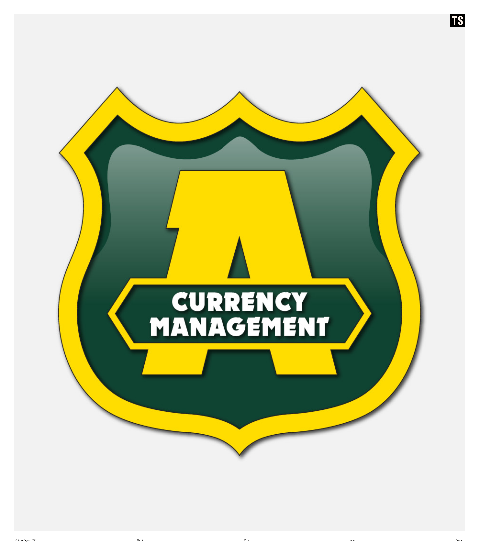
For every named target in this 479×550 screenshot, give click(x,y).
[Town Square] (457, 20)
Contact (460, 540)
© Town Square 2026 (25, 540)
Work (246, 540)
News (352, 540)
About (140, 540)
